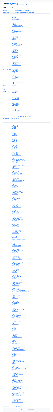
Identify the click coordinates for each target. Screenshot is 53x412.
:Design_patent (14, 34)
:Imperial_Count (15, 161)
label (4, 89)
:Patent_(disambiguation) (16, 120)
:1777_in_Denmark (15, 153)
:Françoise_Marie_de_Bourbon (16, 321)
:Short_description (15, 75)
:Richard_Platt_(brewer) (16, 283)
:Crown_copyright (15, 199)
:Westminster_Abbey (15, 343)
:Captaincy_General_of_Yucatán (17, 259)
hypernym (5, 85)
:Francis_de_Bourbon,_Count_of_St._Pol (18, 349)
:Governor (14, 17)
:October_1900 (14, 389)
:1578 (13, 305)
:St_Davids (14, 370)
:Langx (13, 72)
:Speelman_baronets (15, 233)
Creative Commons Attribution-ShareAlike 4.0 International (35, 410)
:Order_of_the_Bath (15, 334)
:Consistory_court (15, 194)
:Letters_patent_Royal (15, 139)
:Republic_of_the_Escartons (16, 399)
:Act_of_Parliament (15, 60)
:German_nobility (15, 252)
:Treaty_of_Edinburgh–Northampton (17, 384)
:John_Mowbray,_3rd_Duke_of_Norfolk (18, 165)
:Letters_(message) (15, 52)
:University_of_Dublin (15, 172)
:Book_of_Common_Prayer (16, 373)
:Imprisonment (14, 32)
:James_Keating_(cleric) (15, 293)
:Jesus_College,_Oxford (15, 162)
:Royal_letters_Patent (15, 128)
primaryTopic (6, 406)
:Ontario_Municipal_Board (16, 301)
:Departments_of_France (16, 317)
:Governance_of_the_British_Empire (17, 82)
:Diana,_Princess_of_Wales (16, 318)
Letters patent (13, 3)
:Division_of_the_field (15, 168)
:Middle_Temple (14, 330)
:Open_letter (14, 369)
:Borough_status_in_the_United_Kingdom (18, 309)
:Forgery (14, 39)
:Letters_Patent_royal (15, 137)
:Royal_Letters (14, 124)
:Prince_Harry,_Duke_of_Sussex (17, 337)
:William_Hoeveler (15, 205)
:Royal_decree (14, 56)
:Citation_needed (15, 71)
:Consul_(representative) (16, 347)
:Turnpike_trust (14, 175)
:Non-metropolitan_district (16, 333)
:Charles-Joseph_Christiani (16, 266)
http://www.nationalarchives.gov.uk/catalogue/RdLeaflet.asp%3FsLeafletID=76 (23, 12)
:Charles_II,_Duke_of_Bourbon (16, 346)
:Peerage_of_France (15, 255)
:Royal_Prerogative (15, 64)
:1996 (13, 242)
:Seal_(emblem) (14, 33)
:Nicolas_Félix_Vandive (15, 183)
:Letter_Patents (14, 131)
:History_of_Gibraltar (15, 270)
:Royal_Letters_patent (15, 126)
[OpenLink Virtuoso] (20, 409)
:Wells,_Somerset (15, 357)
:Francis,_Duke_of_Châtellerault (17, 217)
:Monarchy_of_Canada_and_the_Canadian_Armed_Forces (20, 291)
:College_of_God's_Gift (15, 285)
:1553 (13, 304)
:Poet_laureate (14, 336)
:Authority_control (15, 70)
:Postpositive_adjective (15, 302)
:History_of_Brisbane (15, 213)
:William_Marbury (15, 37)
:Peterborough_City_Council (16, 209)
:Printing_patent (15, 144)
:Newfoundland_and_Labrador (17, 245)
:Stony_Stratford (15, 376)
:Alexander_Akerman (15, 281)
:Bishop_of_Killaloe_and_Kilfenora (17, 203)
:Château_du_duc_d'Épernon (16, 292)
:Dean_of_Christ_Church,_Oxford (17, 191)
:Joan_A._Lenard (14, 223)
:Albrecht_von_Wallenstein (16, 307)
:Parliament (14, 24)
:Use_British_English (15, 76)
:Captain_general (15, 311)
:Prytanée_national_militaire (16, 246)
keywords (6, 404)
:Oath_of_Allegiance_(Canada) (16, 388)
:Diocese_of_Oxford (15, 249)
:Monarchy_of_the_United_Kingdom (17, 26)
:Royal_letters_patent (15, 129)
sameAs (4, 91)
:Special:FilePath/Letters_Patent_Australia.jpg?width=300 (21, 10)
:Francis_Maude (14, 251)
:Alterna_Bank (14, 284)
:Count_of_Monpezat (15, 212)
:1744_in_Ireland (15, 151)
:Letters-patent (14, 135)
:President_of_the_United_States (17, 25)
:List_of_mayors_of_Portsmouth (17, 231)
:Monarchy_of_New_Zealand (16, 332)
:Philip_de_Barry (15, 204)
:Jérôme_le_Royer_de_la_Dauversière (17, 374)
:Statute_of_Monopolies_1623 (16, 65)
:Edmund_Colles (15, 215)
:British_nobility (14, 279)
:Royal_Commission (15, 59)
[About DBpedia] (5, 1)
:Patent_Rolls (14, 61)
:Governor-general (15, 48)
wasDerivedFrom (6, 113)
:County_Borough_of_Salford (16, 315)
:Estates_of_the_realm (15, 365)
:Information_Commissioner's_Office (17, 262)
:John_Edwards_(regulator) (16, 263)
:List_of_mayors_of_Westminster (17, 230)
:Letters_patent (16, 118)
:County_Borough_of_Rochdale (17, 197)
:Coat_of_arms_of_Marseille (16, 163)
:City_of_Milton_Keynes (15, 358)
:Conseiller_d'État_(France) (16, 378)
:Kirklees (14, 353)
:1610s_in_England (15, 149)
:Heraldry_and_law (15, 58)
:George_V (14, 322)
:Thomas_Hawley (15, 303)
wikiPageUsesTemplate (7, 69)
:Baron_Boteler (14, 237)
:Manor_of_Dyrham (15, 211)
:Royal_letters (14, 127)
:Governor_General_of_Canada (17, 173)
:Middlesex (14, 331)
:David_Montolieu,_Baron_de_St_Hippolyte (18, 239)
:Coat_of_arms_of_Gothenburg (17, 282)
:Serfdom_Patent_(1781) (16, 50)
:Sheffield (14, 340)
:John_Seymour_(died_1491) (16, 177)
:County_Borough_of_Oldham (16, 196)
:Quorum (14, 355)
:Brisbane (14, 310)
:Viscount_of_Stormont (15, 393)
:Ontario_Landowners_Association (17, 300)
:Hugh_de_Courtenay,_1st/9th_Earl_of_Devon (18, 160)
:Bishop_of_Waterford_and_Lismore (17, 176)
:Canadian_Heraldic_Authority (16, 381)
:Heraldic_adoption (15, 236)
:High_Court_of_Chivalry (16, 200)
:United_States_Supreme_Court (17, 55)
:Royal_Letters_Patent (15, 125)
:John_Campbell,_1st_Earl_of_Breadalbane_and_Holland (20, 188)
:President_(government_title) (16, 31)
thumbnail (5, 10)
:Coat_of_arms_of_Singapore (16, 360)
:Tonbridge (14, 356)
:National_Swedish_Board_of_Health (17, 402)
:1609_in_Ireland (15, 148)
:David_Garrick (14, 348)
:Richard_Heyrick (15, 401)
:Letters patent (15, 91)
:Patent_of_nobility (15, 123)
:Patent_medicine (15, 385)
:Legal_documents (15, 51)
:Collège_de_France (15, 313)
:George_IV (14, 362)
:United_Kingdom (15, 15)
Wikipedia (20, 410)
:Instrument (14, 85)
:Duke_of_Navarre (15, 268)
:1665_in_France (15, 298)
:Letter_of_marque (15, 36)
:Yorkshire (14, 248)
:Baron (13, 308)
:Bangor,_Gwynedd (15, 345)
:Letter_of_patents (15, 133)
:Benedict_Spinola (15, 186)
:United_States (14, 16)
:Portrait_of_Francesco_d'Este (16, 276)
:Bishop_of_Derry (15, 296)
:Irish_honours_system (15, 241)
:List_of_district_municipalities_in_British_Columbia (19, 368)
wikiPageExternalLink (6, 12)
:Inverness (14, 352)
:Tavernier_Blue (14, 272)
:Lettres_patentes (15, 142)
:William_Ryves (14, 394)
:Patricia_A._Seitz (15, 287)
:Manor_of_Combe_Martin (16, 400)
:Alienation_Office (15, 202)
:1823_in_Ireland (15, 154)
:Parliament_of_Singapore (16, 335)
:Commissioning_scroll (15, 62)
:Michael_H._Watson (15, 224)
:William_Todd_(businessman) (16, 395)
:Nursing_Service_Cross (16, 387)
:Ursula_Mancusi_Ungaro (16, 210)
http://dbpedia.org (18, 4)
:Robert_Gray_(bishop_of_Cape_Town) (17, 192)
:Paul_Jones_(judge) (15, 288)
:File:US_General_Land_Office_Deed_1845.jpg (18, 67)
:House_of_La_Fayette (15, 216)
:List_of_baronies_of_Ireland (16, 207)
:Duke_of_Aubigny (15, 267)
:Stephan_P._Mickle (15, 228)
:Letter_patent (14, 134)
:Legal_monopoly (15, 232)
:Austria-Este (14, 179)
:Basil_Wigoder (14, 185)
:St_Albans (14, 341)
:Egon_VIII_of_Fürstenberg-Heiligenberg (18, 250)
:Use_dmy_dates (15, 77)
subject (4, 80)
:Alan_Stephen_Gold (15, 280)
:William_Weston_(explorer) (16, 396)
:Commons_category (15, 79)
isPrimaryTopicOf (6, 118)
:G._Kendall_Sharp (15, 187)
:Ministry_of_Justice (15, 54)
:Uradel (13, 297)
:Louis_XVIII (14, 328)
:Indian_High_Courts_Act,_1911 (17, 240)
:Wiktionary (14, 78)
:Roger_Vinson (14, 193)
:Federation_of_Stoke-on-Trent (16, 275)
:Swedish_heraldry (15, 214)
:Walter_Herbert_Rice (15, 225)
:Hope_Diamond (15, 164)
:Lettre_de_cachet (15, 57)
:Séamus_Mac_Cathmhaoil (16, 257)
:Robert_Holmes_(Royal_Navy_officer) (17, 264)
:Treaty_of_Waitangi (15, 178)
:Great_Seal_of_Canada (15, 261)
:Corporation (14, 38)
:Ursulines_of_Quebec (15, 278)
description (5, 8)
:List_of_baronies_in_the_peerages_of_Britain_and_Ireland (20, 157)
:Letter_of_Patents (15, 132)
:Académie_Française (15, 306)
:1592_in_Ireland (15, 147)
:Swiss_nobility (14, 184)
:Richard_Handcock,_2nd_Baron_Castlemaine (18, 290)
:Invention (14, 23)
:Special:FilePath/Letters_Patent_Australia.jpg (20, 115)
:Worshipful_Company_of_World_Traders (18, 398)
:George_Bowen (15, 366)
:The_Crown (14, 35)
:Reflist (13, 74)
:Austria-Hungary (15, 20)
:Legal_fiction (14, 43)
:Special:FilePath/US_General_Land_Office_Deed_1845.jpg (21, 116)
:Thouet (13, 371)
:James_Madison (15, 28)
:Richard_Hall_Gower (15, 289)
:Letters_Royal (14, 138)
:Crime (13, 30)
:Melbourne (14, 329)
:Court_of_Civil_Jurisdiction (16, 198)
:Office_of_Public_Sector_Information (17, 174)
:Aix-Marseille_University (16, 344)
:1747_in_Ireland (15, 152)
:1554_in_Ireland (15, 145)
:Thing (13, 87)
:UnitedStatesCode (15, 69)
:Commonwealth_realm (16, 45)
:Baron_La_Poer (14, 238)
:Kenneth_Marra (15, 206)
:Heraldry (14, 29)
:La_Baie (13, 363)
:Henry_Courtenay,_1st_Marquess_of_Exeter (18, 350)
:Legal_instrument (15, 42)
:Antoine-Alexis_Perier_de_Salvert (17, 380)
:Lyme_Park (14, 271)
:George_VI (14, 323)
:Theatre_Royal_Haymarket (16, 258)
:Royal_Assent (14, 63)
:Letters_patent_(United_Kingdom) (17, 219)
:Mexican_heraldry (15, 229)
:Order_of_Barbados (15, 383)
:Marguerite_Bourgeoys (16, 170)
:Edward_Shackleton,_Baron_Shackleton (18, 159)
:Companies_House (15, 167)
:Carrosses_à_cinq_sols (15, 265)
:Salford (13, 339)
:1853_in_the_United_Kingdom (16, 155)
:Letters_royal (14, 141)
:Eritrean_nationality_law (16, 294)
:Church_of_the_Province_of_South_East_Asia (18, 180)
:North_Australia (15, 274)
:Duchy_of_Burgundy (15, 319)
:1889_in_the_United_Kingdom (16, 235)
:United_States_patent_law (16, 19)
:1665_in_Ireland (15, 150)
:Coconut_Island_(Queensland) (17, 181)
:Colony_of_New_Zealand (16, 314)
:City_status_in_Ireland (15, 359)
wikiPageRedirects (7, 123)
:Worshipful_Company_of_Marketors (17, 397)
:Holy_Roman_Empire (15, 21)
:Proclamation (14, 49)
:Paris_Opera (14, 166)
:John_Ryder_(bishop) (15, 226)
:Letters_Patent (14, 136)
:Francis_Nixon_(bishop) (16, 201)
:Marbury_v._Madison (15, 18)
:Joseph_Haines (14, 220)
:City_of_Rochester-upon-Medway (17, 190)
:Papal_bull (14, 46)
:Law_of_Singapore (15, 367)
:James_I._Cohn (14, 222)
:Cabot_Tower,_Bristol (15, 277)
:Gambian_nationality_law (16, 295)
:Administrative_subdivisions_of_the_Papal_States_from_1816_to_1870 (22, 372)
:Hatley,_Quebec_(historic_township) (17, 382)
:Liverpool (14, 326)
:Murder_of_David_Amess (16, 171)
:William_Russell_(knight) (16, 391)
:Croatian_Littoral (15, 316)
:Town (13, 342)
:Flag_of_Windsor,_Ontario (16, 269)
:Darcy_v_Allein (14, 404)
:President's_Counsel (15, 218)
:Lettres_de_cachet (15, 375)
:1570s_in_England (15, 146)
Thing (9, 4)
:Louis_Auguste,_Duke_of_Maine (17, 327)
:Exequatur (14, 47)
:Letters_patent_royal (15, 140)
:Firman (13, 41)
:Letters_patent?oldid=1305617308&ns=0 (19, 113)
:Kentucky (14, 244)
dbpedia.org (27, 4)
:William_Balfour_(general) (16, 189)
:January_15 (14, 243)
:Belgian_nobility (15, 158)
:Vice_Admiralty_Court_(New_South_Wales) (18, 392)
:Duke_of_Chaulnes (15, 379)
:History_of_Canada (15, 324)
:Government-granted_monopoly (17, 44)
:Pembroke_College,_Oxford (16, 354)
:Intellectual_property (15, 22)
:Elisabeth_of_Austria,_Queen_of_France (18, 361)
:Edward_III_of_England (16, 320)
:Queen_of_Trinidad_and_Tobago (17, 386)
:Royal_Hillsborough (15, 256)
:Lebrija (13, 253)
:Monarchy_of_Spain (15, 254)
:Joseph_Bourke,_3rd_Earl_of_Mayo (17, 227)
